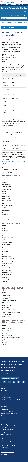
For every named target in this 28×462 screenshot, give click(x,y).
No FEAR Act (4, 443)
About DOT (4, 427)
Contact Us (4, 393)
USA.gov (3, 449)
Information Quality (6, 441)
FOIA (2, 438)
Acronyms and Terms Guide (8, 418)
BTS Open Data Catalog (7, 411)
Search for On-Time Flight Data (9, 416)
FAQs (2, 395)
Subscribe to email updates (10, 378)
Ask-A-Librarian (15, 15)
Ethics (2, 436)
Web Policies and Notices (7, 452)
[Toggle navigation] (25, 11)
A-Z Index (24, 15)
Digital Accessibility (6, 434)
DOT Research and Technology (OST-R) (11, 399)
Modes (25, 22)
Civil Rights (4, 432)
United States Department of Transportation (13, 4)
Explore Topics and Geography (14, 22)
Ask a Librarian (5, 409)
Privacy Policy (4, 447)
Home (3, 22)
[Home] (14, 8)
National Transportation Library (9, 413)
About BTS (4, 391)
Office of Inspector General (8, 445)
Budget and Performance (7, 429)
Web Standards (5, 454)
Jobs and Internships (6, 397)
